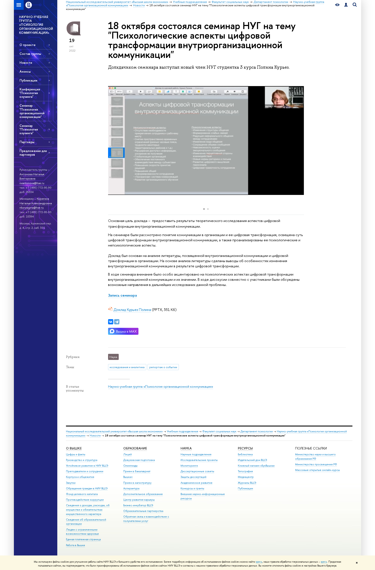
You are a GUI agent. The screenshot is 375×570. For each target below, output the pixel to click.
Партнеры (27, 142)
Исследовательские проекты (199, 460)
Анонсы (25, 71)
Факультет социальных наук (219, 431)
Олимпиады (130, 465)
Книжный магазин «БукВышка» (256, 465)
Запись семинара (122, 295)
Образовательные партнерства (143, 511)
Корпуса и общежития (80, 477)
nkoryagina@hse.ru (32, 207)
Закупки (71, 483)
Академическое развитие (196, 483)
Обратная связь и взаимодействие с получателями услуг (146, 519)
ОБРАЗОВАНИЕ (135, 448)
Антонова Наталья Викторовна (32, 176)
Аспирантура (131, 488)
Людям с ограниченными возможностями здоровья (82, 532)
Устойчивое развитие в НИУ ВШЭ (87, 465)
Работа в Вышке (75, 545)
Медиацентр (246, 477)
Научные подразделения (196, 454)
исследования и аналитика (127, 367)
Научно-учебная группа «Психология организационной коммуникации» (160, 386)
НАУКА (186, 448)
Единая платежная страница (83, 539)
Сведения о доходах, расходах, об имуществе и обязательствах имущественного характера (88, 509)
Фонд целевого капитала (82, 494)
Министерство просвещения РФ (316, 464)
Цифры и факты (75, 454)
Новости (26, 62)
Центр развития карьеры (139, 499)
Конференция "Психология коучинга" (30, 93)
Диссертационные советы (197, 471)
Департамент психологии (256, 431)
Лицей (127, 454)
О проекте (28, 45)
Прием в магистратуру (137, 483)
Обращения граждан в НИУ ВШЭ (87, 488)
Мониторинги (189, 465)
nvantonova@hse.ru (32, 183)
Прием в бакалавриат (136, 471)
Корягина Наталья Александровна (36, 201)
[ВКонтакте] (110, 321)
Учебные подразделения (182, 431)
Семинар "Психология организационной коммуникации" (32, 111)
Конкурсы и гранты (192, 488)
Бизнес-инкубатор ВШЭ (138, 505)
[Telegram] (116, 321)
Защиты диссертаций (193, 477)
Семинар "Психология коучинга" (29, 129)
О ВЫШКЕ (74, 448)
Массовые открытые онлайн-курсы (317, 470)
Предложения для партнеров (33, 153)
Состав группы (30, 54)
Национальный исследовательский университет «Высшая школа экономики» (114, 431)
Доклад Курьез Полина (132, 309)
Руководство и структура (81, 460)
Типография (245, 471)
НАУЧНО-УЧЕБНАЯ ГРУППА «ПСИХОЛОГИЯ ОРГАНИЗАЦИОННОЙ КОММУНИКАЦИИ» (36, 25)
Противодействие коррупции (85, 499)
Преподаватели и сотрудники (84, 471)
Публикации (28, 80)
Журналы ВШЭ (247, 483)
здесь (259, 561)
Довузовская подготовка (139, 460)
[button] (300, 140)
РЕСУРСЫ (245, 448)
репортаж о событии (163, 367)
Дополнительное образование (143, 494)
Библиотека (245, 454)
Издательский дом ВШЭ (252, 460)
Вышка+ (128, 477)
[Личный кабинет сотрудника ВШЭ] (346, 5)
